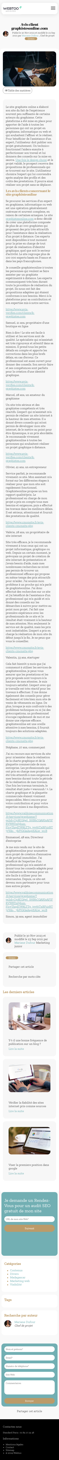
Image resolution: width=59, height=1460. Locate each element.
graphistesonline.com (20, 218)
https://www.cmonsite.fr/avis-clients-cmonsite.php (25, 524)
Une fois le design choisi (31, 160)
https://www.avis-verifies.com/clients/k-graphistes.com (20, 312)
